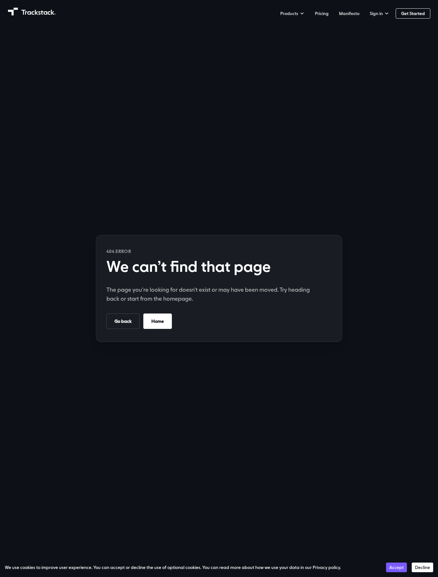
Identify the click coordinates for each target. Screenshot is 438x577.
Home (157, 321)
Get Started (413, 13)
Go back (122, 321)
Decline (422, 567)
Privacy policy (326, 567)
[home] (32, 11)
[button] (292, 13)
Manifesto (349, 13)
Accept (396, 567)
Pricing (322, 13)
